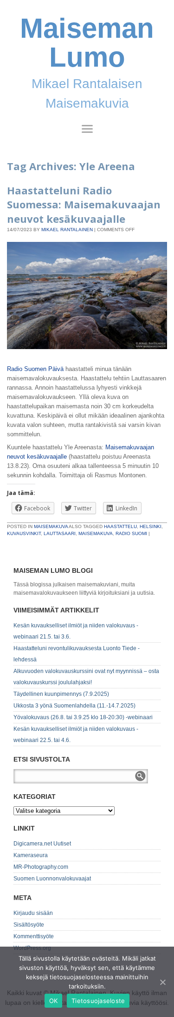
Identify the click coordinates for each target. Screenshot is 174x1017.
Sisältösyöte (28, 924)
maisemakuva (95, 533)
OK (53, 1000)
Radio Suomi (131, 533)
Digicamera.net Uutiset (42, 843)
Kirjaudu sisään (33, 913)
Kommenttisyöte (33, 936)
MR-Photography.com (40, 867)
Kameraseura (30, 855)
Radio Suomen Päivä (35, 368)
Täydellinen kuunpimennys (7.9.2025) (61, 694)
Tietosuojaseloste (98, 1000)
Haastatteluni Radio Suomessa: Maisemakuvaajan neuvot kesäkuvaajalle (84, 204)
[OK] (162, 982)
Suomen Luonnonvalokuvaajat (52, 878)
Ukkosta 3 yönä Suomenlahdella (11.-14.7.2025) (74, 705)
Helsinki (150, 526)
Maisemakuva (51, 526)
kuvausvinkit (24, 533)
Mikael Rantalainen (67, 229)
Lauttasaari (60, 533)
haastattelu (120, 526)
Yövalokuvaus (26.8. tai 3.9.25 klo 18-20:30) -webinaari (83, 717)
